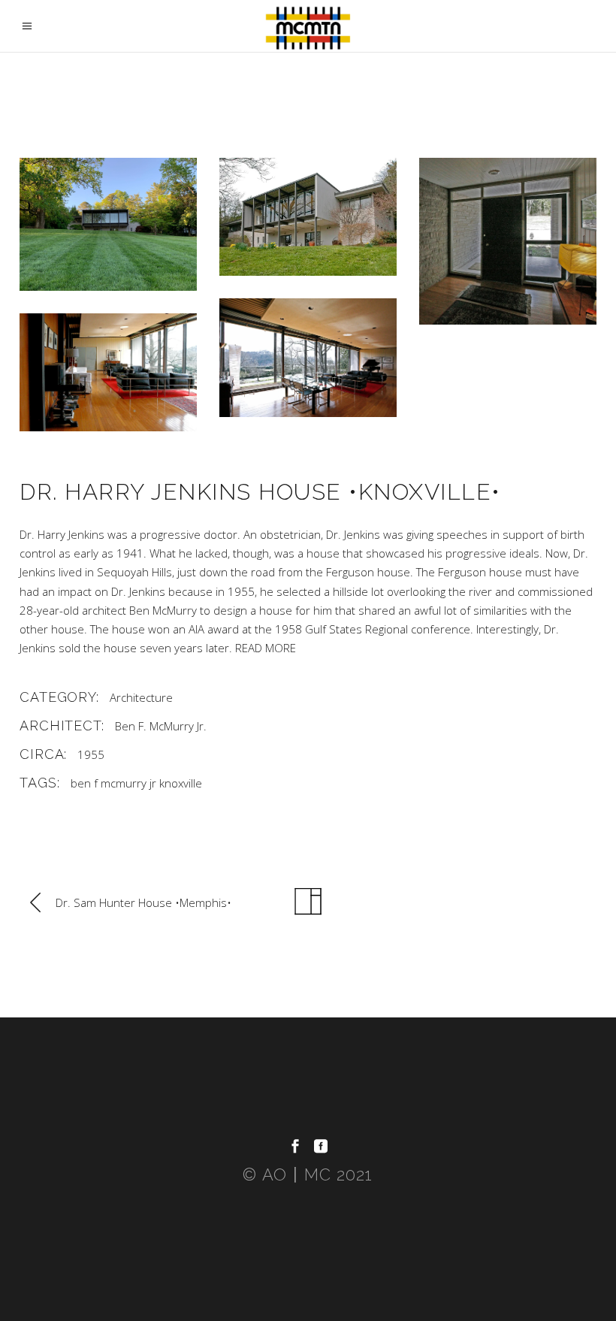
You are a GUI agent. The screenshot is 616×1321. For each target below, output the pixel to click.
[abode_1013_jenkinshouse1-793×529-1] (308, 217)
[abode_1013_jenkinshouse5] (507, 241)
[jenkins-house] (108, 224)
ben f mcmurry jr (113, 782)
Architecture (141, 697)
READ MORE (265, 647)
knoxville (180, 782)
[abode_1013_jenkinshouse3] (308, 357)
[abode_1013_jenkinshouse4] (108, 372)
